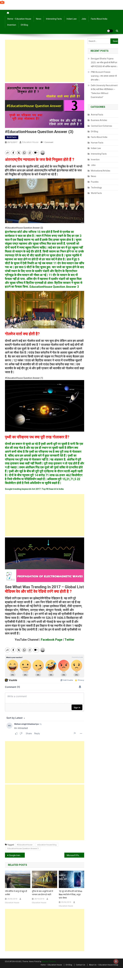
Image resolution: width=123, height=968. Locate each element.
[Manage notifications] (116, 961)
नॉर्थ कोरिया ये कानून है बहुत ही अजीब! (16, 893)
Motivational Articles (100, 170)
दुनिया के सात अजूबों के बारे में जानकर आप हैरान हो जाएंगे (42, 893)
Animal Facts (97, 114)
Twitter (69, 639)
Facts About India (99, 19)
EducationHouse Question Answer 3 (23, 848)
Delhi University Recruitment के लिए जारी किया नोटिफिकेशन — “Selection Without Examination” (104, 91)
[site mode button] (110, 30)
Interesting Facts (54, 19)
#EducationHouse (24, 845)
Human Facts (97, 142)
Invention (11, 25)
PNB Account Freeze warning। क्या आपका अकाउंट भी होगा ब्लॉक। (104, 76)
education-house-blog (47, 845)
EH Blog (24, 25)
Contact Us (80, 965)
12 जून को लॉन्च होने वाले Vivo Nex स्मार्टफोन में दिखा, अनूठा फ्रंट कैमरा (70, 894)
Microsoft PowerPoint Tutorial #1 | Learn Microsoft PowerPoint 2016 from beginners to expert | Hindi (75, 855)
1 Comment (48, 142)
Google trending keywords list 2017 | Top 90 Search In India (17, 855)
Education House (30, 142)
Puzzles (95, 182)
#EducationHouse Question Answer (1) (24, 378)
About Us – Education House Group (103, 965)
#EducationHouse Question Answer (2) (24, 228)
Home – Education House (19, 19)
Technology (96, 187)
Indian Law (72, 19)
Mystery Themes (49, 961)
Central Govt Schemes (101, 126)
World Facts (11, 137)
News (38, 19)
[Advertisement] (44, 61)
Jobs (83, 19)
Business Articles (99, 120)
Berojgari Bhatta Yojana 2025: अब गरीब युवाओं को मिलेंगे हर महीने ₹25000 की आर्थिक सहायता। (104, 62)
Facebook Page (51, 639)
